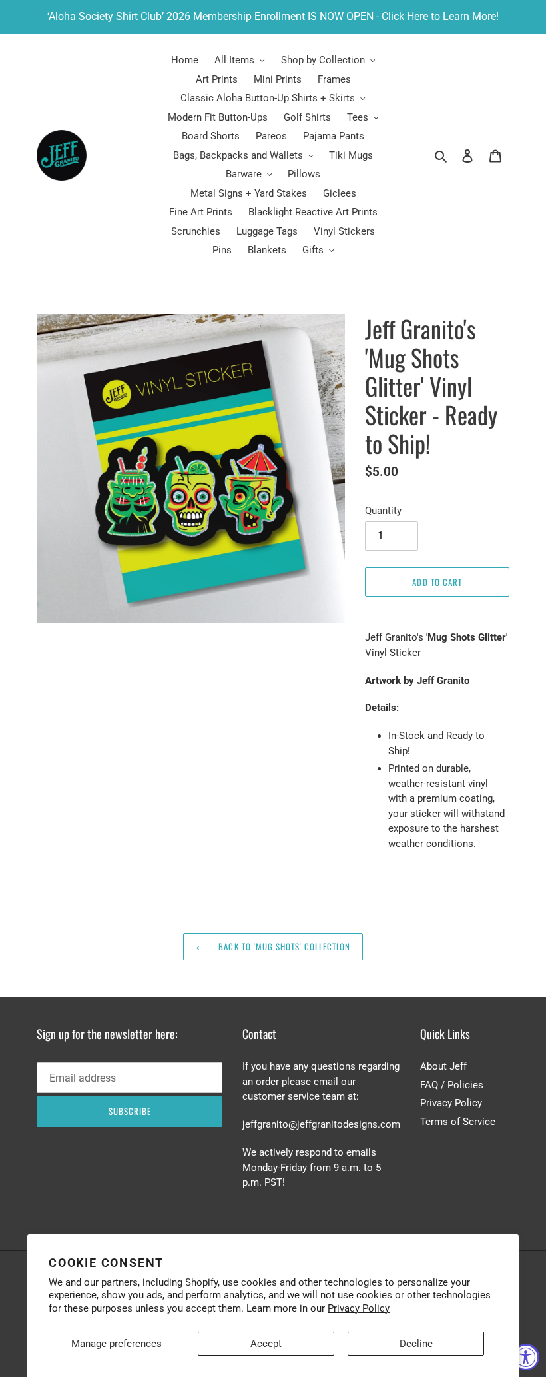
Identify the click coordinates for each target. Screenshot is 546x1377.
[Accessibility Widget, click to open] (526, 1357)
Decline (416, 1344)
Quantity (383, 511)
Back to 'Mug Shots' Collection (283, 946)
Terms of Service (457, 1122)
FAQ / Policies (451, 1085)
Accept (266, 1344)
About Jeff (443, 1066)
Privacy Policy (359, 1308)
